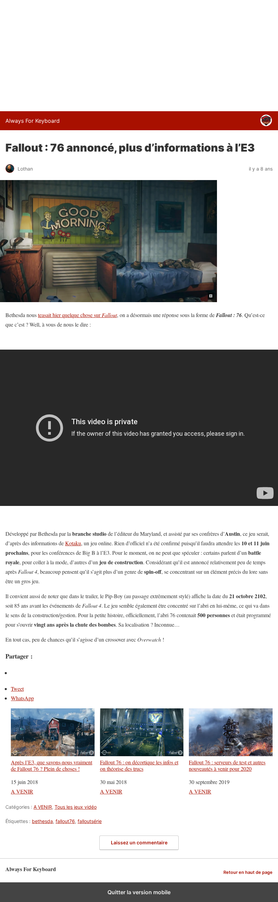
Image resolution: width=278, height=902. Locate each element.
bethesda (42, 821)
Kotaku (73, 543)
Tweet (17, 688)
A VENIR (22, 791)
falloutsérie (90, 821)
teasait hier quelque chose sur (77, 314)
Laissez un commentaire (139, 842)
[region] (139, 54)
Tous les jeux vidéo (76, 807)
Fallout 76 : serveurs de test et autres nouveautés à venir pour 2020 (227, 765)
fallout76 (65, 821)
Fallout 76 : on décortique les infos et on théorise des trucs (139, 765)
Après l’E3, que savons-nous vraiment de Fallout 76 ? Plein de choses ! (51, 765)
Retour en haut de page (248, 872)
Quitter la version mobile (139, 892)
